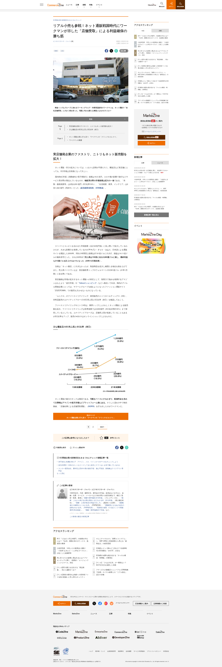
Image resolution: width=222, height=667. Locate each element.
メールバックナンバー (153, 131)
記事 (77, 4)
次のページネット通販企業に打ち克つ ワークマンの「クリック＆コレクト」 (90, 416)
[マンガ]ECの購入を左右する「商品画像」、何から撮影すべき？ (70, 568)
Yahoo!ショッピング (87, 283)
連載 (84, 4)
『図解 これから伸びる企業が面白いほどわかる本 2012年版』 (96, 499)
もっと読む (61, 473)
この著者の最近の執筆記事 (79, 516)
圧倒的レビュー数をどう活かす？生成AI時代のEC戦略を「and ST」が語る (111, 549)
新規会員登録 (152, 137)
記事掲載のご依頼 (160, 603)
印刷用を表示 (61, 447)
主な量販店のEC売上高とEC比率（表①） (84, 129)
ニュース (69, 4)
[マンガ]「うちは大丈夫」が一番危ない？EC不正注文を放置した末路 (111, 563)
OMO (56, 51)
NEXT (102, 427)
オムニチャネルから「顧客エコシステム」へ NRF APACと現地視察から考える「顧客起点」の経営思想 (111, 541)
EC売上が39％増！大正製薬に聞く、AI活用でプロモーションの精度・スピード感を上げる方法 (151, 171)
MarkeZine (57, 613)
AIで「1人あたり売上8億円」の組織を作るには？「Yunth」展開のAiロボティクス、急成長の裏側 (72, 541)
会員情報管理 (111, 651)
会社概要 (128, 651)
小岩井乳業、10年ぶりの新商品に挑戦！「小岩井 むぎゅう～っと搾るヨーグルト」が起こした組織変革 (72, 550)
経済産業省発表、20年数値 (92, 187)
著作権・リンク (100, 651)
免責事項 (120, 651)
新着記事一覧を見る (151, 215)
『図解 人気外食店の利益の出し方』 (88, 502)
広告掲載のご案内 (141, 603)
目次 (90, 119)
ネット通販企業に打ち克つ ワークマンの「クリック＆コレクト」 (93, 137)
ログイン (152, 143)
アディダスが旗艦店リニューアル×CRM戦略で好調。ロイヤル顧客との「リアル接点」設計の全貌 (112, 572)
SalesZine (76, 613)
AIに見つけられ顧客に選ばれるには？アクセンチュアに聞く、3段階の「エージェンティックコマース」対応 (73, 560)
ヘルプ (91, 651)
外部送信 (166, 651)
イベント (99, 4)
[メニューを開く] (41, 4)
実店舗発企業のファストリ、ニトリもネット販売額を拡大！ (91, 126)
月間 (160, 31)
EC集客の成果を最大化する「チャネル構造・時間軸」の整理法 (111, 556)
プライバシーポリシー (154, 651)
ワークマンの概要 (75, 140)
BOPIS (91, 406)
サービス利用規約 (139, 651)
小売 (62, 51)
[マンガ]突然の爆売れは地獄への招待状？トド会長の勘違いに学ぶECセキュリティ (73, 575)
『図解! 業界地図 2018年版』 (93, 498)
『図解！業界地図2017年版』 (95, 510)
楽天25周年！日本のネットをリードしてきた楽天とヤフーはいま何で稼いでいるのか (89, 465)
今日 (143, 31)
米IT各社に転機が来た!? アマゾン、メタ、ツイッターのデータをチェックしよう (88, 461)
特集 (90, 4)
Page (60, 138)
